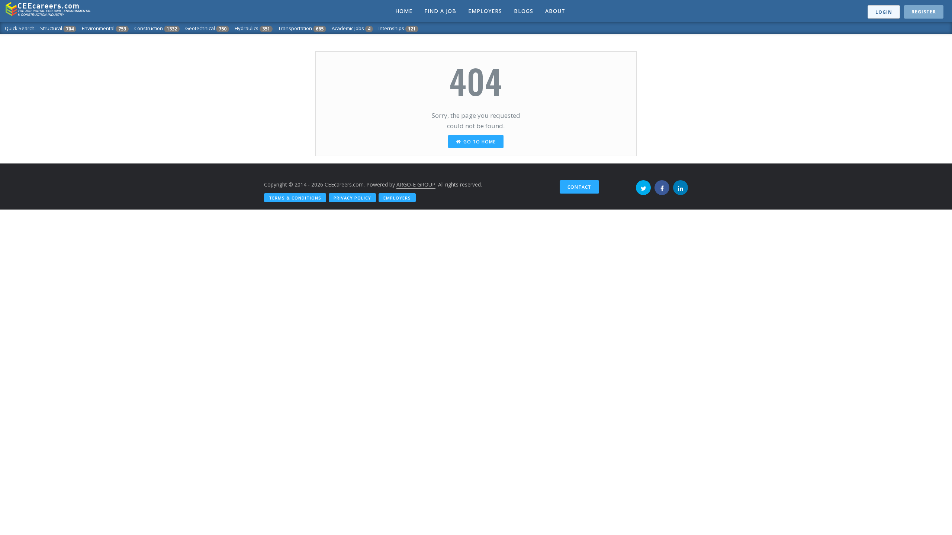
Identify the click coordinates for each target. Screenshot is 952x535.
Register (923, 12)
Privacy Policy (352, 198)
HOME (403, 10)
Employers (397, 198)
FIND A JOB (440, 10)
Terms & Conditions (295, 198)
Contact (579, 187)
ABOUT (555, 10)
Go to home (479, 142)
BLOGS (523, 10)
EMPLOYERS (485, 10)
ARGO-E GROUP (415, 184)
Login (883, 12)
